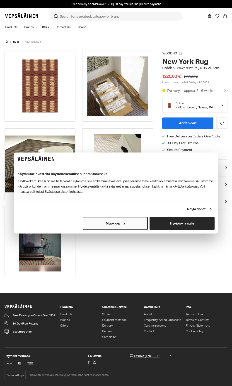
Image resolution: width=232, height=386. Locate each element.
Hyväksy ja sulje (182, 223)
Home (6, 42)
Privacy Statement (198, 325)
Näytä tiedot (196, 209)
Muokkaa (113, 223)
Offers (64, 325)
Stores (106, 314)
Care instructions (155, 325)
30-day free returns (126, 4)
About (148, 314)
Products (66, 314)
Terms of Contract (197, 319)
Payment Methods (114, 319)
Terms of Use (194, 314)
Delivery (107, 325)
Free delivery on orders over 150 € (91, 4)
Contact (149, 331)
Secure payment (150, 4)
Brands (65, 319)
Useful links (152, 306)
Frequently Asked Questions (162, 319)
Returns (107, 331)
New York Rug (33, 41)
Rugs (16, 41)
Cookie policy (194, 331)
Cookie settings (15, 375)
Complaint (109, 336)
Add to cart (187, 122)
